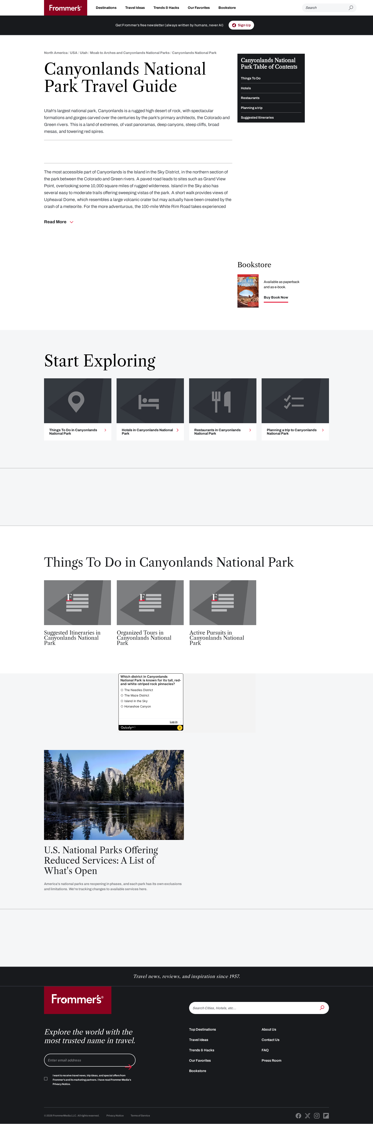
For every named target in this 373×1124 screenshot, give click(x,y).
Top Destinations (202, 1029)
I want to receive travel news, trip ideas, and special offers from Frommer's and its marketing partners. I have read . (92, 1080)
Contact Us (271, 1040)
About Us (269, 1029)
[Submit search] (353, 7)
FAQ (265, 1050)
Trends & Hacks (166, 7)
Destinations (106, 7)
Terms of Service (140, 1115)
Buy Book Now (276, 297)
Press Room (271, 1060)
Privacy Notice (115, 1115)
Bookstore (227, 7)
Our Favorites (199, 7)
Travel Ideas (135, 7)
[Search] (322, 1008)
